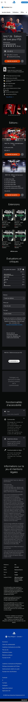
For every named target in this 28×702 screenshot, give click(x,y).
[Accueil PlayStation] (14, 2)
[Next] (25, 109)
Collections (15, 12)
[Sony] (24, 701)
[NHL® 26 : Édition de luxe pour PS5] (12, 109)
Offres (22, 12)
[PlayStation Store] (7, 7)
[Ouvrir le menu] (2, 2)
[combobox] (14, 298)
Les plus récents (6, 12)
